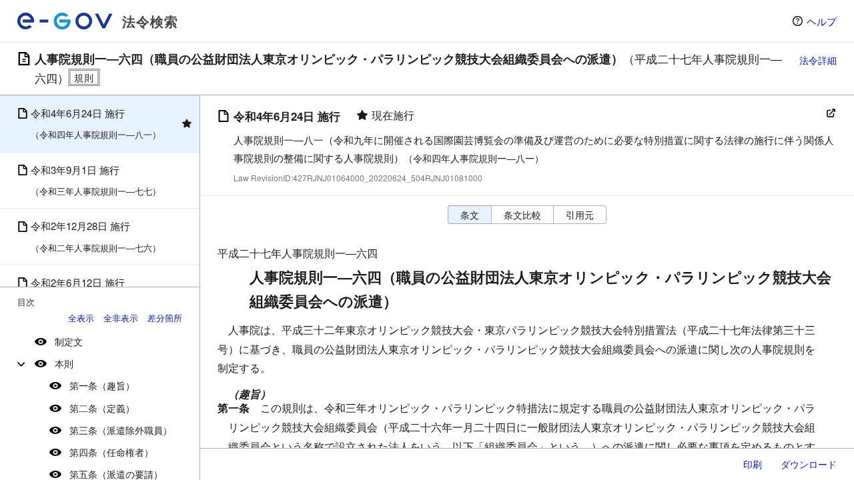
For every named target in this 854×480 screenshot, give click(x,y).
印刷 (752, 464)
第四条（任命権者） (111, 452)
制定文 (69, 341)
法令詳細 (818, 60)
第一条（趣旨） (102, 385)
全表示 (81, 317)
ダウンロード (809, 464)
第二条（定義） (102, 408)
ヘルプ (822, 21)
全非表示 (120, 317)
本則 (64, 363)
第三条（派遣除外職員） (120, 430)
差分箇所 (164, 317)
